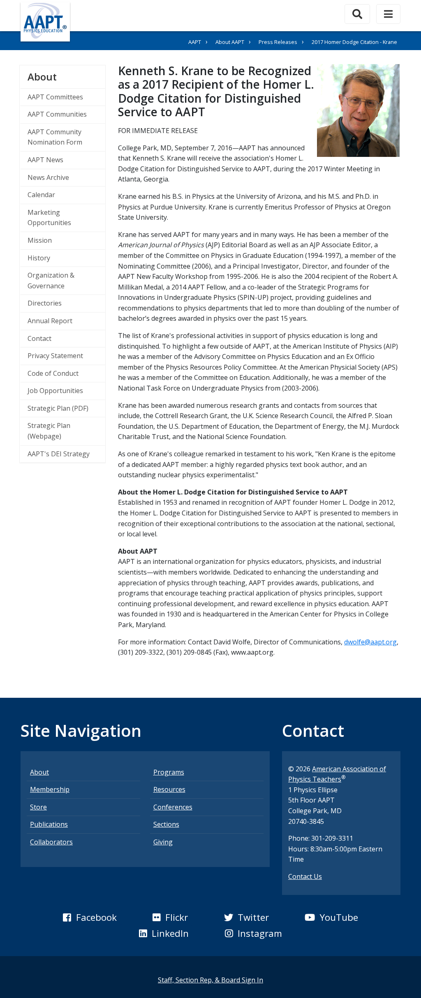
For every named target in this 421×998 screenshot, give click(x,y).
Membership (49, 789)
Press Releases (278, 42)
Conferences (172, 807)
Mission (40, 240)
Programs (168, 772)
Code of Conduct (53, 373)
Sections (166, 824)
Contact (39, 338)
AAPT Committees (55, 96)
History (39, 257)
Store (38, 807)
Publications (49, 824)
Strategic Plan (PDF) (58, 408)
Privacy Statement (55, 355)
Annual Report (50, 320)
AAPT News (45, 159)
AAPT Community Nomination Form (55, 137)
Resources (169, 789)
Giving (163, 841)
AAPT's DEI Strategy (59, 453)
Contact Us (305, 876)
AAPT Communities (57, 114)
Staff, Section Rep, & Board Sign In (210, 979)
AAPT (194, 42)
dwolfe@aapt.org (370, 641)
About (66, 76)
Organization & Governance (51, 280)
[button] (90, 917)
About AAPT (229, 42)
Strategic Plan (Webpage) (49, 431)
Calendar (41, 194)
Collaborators (51, 841)
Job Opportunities (55, 390)
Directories (45, 303)
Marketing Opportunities (49, 218)
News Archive (48, 177)
